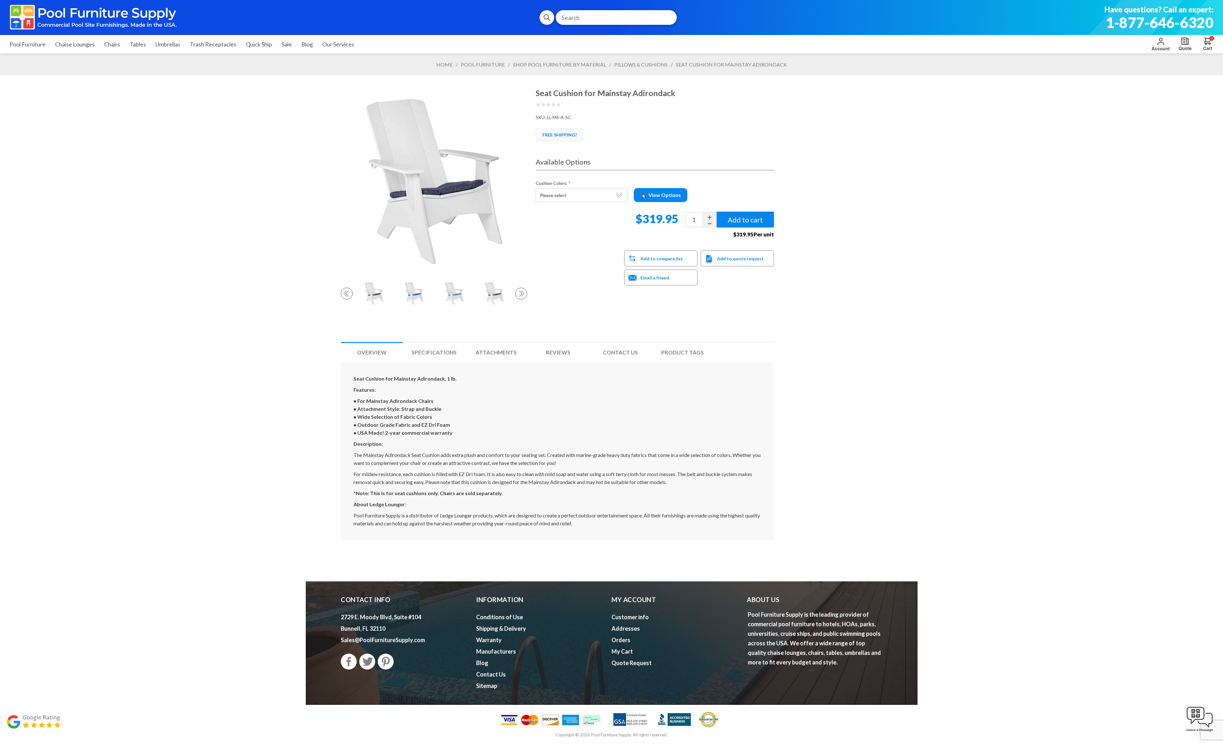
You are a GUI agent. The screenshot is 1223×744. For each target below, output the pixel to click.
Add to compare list (661, 258)
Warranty (489, 639)
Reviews (558, 352)
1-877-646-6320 (1159, 22)
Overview (372, 352)
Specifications (434, 352)
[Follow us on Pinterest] (386, 662)
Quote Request (1185, 44)
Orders (621, 639)
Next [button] (521, 293)
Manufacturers (496, 651)
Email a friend (654, 277)
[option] (373, 293)
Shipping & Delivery (501, 628)
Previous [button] (347, 293)
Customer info (630, 617)
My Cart (622, 651)
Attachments (496, 352)
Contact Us (620, 352)
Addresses (626, 628)
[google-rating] (33, 725)
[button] (1199, 731)
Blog (482, 662)
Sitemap (486, 685)
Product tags (682, 352)
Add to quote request (740, 258)
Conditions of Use (499, 617)
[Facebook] (349, 662)
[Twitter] (367, 662)
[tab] (372, 352)
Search (547, 17)
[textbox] (616, 17)
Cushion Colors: (552, 183)
